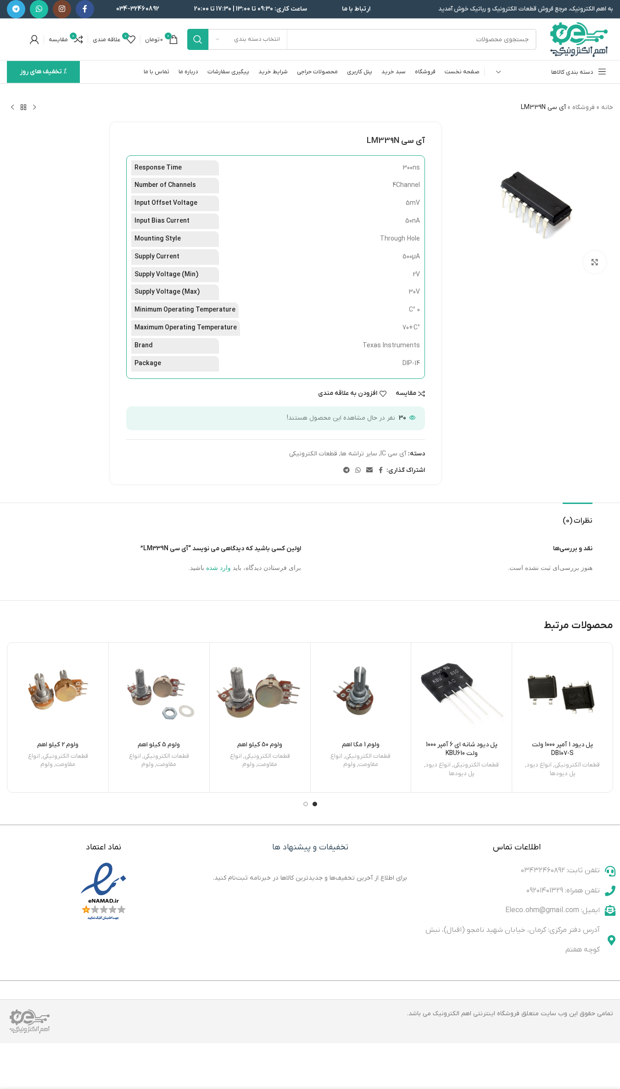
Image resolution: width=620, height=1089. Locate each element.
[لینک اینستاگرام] (62, 9)
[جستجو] (197, 39)
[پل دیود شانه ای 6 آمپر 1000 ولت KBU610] (461, 693)
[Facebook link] (85, 9)
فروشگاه (583, 107)
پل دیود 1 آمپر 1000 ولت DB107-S (562, 749)
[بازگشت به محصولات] (23, 107)
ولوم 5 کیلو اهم (159, 744)
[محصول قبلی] (34, 107)
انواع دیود (539, 765)
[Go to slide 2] (305, 804)
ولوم (349, 764)
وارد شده (218, 567)
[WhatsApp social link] (39, 9)
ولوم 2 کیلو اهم (57, 744)
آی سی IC (393, 453)
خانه (607, 107)
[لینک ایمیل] (369, 470)
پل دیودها (562, 773)
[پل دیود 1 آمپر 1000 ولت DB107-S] (562, 693)
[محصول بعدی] (12, 107)
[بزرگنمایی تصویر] (594, 262)
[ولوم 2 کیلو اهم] (58, 693)
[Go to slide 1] (315, 804)
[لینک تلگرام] (16, 9)
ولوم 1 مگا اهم (361, 744)
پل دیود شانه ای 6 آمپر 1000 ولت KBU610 (461, 749)
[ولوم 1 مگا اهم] (361, 693)
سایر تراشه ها (359, 453)
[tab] (577, 517)
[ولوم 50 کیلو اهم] (260, 693)
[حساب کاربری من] (34, 39)
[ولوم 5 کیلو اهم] (159, 693)
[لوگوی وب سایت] (579, 39)
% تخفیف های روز (43, 71)
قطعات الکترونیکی (313, 453)
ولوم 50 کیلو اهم (259, 744)
